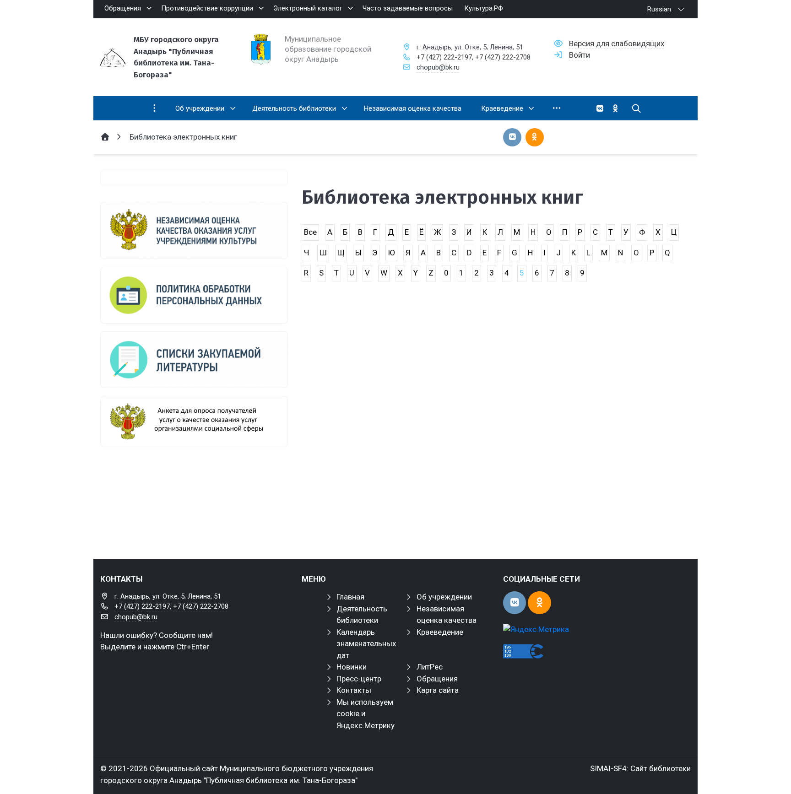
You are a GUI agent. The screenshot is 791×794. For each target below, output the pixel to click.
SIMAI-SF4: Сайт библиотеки (640, 768)
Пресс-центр (358, 678)
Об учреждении (444, 596)
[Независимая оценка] (194, 230)
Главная (350, 596)
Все (310, 232)
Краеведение (440, 632)
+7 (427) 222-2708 (503, 57)
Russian (659, 9)
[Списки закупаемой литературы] (194, 360)
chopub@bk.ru (438, 67)
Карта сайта (438, 690)
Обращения (437, 678)
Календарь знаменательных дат (366, 643)
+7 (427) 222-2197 (444, 57)
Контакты (353, 690)
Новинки (351, 666)
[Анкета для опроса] (194, 421)
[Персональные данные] (194, 295)
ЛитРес (430, 666)
